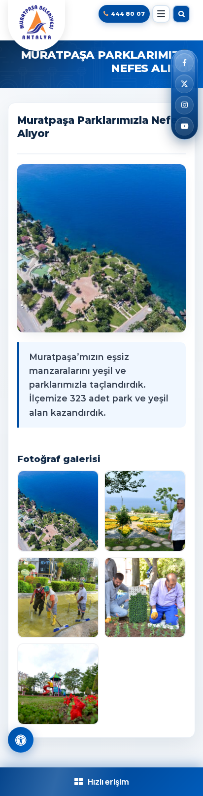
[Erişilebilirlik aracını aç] (21, 740)
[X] (184, 83)
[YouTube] (184, 126)
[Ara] (181, 14)
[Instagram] (184, 105)
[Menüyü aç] (161, 14)
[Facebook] (184, 62)
